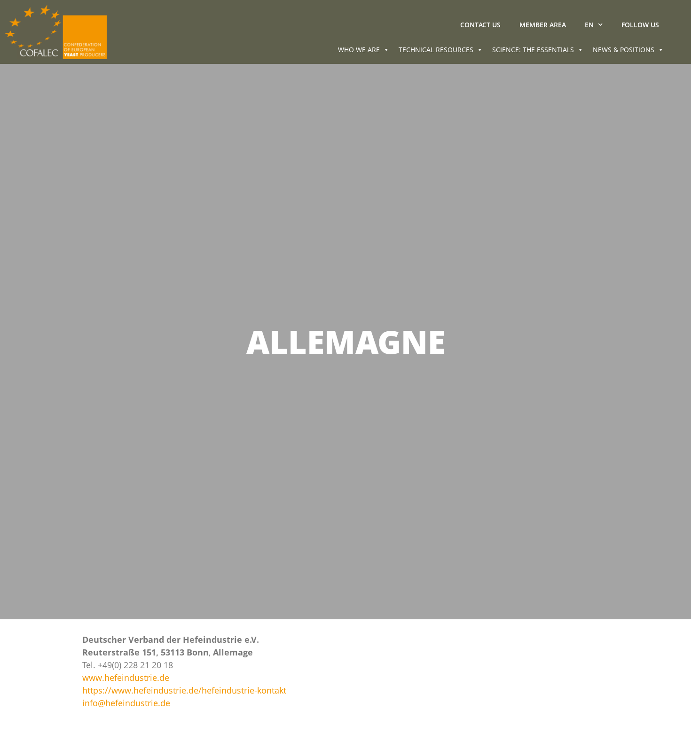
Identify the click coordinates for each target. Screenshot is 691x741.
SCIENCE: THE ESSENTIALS (533, 49)
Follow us (640, 24)
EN (589, 24)
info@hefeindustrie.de (126, 703)
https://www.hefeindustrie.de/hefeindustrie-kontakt (184, 690)
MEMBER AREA (542, 24)
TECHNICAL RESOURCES (436, 49)
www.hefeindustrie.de (125, 677)
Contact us (480, 24)
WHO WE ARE (359, 49)
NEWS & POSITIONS (623, 49)
